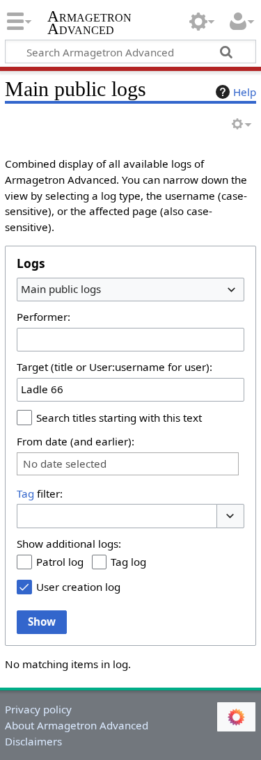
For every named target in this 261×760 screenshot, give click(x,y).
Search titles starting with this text (119, 418)
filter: (40, 493)
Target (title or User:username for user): (114, 367)
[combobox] (130, 289)
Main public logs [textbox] (61, 289)
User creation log (78, 587)
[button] (230, 516)
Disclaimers (33, 741)
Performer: (43, 317)
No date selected (64, 463)
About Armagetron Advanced (76, 725)
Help (244, 92)
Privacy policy (38, 709)
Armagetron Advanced (89, 24)
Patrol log (60, 562)
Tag (25, 493)
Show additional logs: (69, 544)
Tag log (128, 562)
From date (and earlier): (75, 441)
